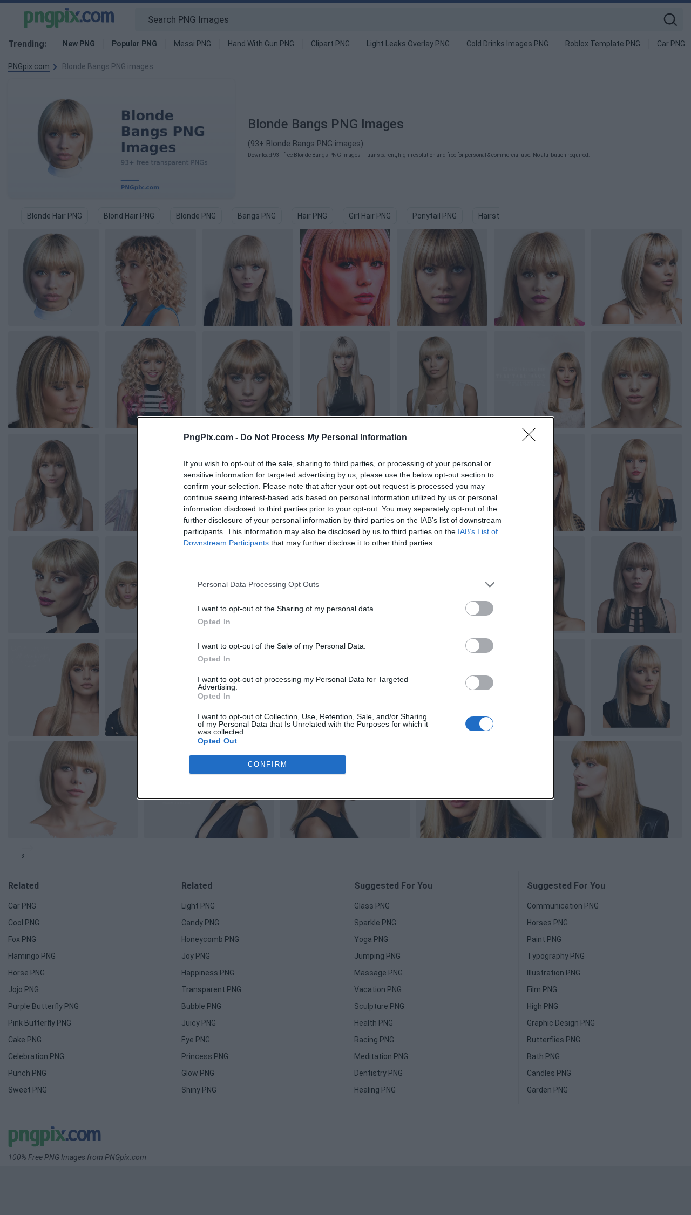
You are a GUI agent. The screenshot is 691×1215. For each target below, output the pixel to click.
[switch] (479, 608)
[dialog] (345, 607)
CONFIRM (268, 764)
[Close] (532, 438)
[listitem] (345, 584)
